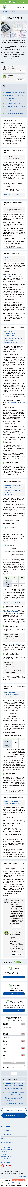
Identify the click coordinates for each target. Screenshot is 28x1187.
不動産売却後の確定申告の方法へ (12, 195)
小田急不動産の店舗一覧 (7, 1142)
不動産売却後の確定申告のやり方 (13, 98)
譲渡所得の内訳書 (9, 336)
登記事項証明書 (9, 340)
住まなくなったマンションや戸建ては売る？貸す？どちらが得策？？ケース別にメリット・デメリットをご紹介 (14, 1098)
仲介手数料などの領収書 (11, 342)
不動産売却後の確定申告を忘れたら (13, 111)
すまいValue (3, 1158)
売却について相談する (15, 1010)
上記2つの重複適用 (9, 697)
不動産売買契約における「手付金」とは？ (14, 1103)
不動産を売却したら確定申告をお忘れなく (14, 113)
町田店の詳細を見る (17, 954)
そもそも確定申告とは (10, 90)
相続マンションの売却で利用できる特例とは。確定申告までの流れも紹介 (15, 791)
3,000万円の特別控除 (10, 692)
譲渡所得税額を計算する (11, 488)
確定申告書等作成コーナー (11, 276)
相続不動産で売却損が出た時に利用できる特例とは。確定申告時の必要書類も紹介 (15, 247)
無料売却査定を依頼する (19, 1180)
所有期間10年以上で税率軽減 (12, 694)
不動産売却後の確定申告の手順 (12, 103)
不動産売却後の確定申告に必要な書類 (14, 101)
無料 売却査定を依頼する (15, 977)
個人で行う (7, 257)
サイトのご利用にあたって (6, 1147)
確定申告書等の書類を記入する (12, 490)
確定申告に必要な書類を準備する (13, 485)
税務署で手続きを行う (10, 492)
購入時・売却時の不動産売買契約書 (13, 338)
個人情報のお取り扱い (5, 1149)
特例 (18, 348)
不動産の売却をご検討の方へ (14, 1110)
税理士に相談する (9, 260)
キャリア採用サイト (5, 1154)
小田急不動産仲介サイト (6, 11)
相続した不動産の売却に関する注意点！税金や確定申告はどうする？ (15, 190)
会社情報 (3, 1151)
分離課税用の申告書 (10, 333)
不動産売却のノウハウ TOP (15, 1115)
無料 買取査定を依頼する (15, 993)
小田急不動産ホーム (5, 1156)
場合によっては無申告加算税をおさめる (14, 804)
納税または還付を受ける (11, 494)
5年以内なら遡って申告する (11, 801)
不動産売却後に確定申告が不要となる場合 (15, 95)
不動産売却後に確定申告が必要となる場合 (15, 92)
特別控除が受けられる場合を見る (12, 603)
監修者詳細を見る (21, 70)
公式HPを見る (17, 926)
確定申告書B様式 (9, 331)
